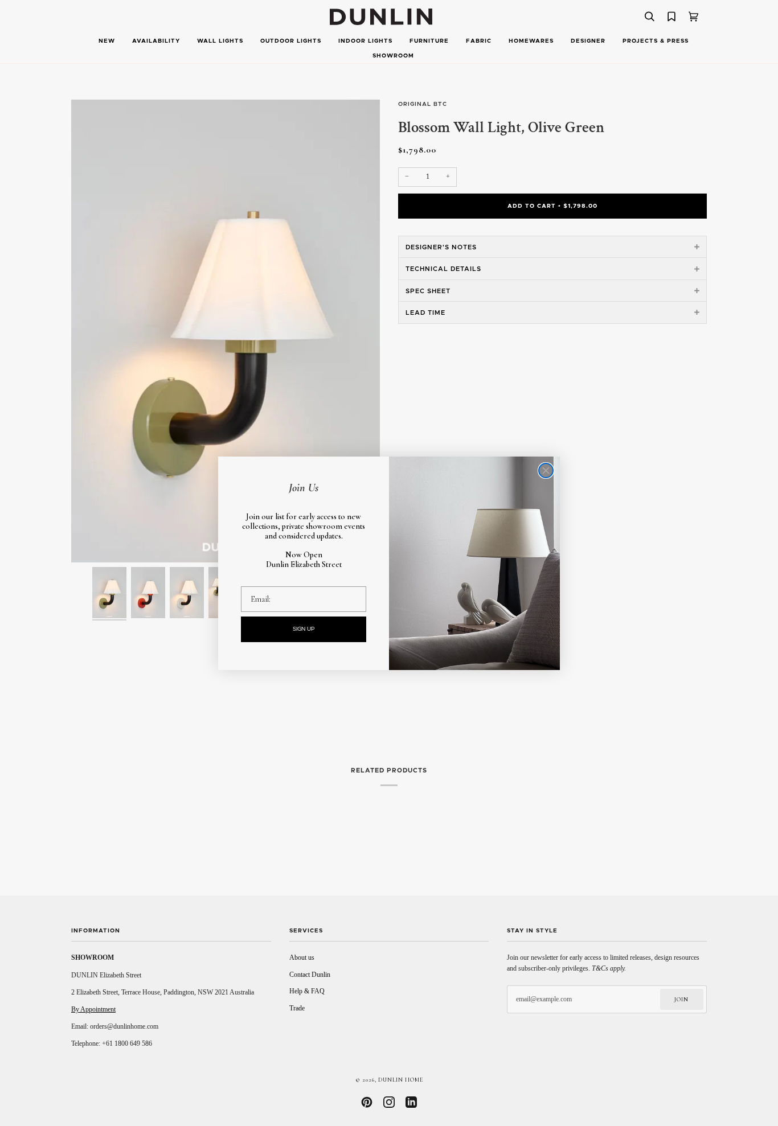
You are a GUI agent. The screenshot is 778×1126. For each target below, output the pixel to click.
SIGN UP (304, 629)
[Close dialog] (546, 470)
